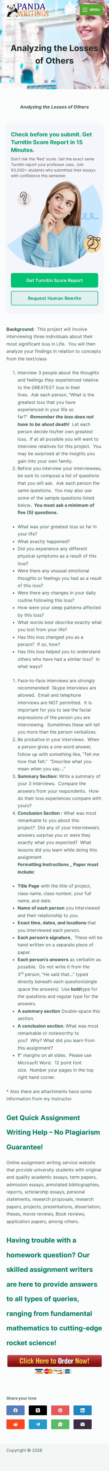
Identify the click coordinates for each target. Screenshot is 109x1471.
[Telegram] (38, 1424)
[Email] (83, 1424)
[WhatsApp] (60, 1424)
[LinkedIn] (83, 1410)
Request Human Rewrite (54, 298)
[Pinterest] (60, 1410)
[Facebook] (15, 1410)
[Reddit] (15, 1424)
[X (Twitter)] (38, 1410)
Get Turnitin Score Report (54, 280)
